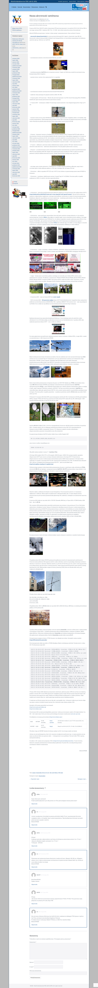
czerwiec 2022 (16, 103)
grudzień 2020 (16, 129)
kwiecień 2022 (16, 107)
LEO (53, 772)
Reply (51, 726)
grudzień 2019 (16, 145)
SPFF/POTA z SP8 (17, 48)
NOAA (56, 772)
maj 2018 (14, 174)
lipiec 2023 (15, 94)
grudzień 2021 (16, 111)
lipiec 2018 (15, 170)
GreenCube (39, 772)
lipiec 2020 (15, 136)
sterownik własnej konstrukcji (38, 36)
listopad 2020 (15, 130)
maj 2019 (14, 156)
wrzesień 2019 (16, 148)
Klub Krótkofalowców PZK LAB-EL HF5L (24, 1)
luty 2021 (14, 125)
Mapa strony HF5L (17, 28)
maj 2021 (14, 120)
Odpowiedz (34, 803)
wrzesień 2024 (16, 78)
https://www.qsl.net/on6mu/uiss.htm (63, 741)
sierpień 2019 (15, 150)
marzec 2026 (15, 62)
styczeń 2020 (15, 143)
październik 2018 (16, 167)
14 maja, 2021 (46, 875)
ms (48, 19)
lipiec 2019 (15, 152)
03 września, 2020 (46, 833)
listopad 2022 (15, 98)
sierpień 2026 (15, 58)
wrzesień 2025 (16, 67)
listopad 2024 (15, 74)
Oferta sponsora (81, 1)
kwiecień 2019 (16, 157)
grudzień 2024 (16, 73)
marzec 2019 (15, 159)
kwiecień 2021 (16, 121)
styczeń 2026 (15, 64)
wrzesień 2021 (16, 114)
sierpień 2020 (15, 134)
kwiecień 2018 (16, 176)
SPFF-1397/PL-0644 (17, 44)
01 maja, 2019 (45, 794)
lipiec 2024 (15, 80)
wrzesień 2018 (16, 168)
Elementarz (34, 7)
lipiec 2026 (15, 60)
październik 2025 (16, 65)
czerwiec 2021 (16, 118)
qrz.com (78, 714)
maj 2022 (14, 105)
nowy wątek (56, 297)
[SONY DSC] (58, 48)
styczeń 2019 (15, 163)
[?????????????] (58, 112)
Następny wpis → (82, 779)
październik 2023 (16, 91)
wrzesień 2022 (16, 100)
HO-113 (44, 772)
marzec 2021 (15, 123)
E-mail (32, 967)
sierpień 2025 (15, 69)
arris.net (73, 714)
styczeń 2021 (15, 127)
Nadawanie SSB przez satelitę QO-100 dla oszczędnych (18, 40)
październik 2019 (16, 147)
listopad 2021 (15, 112)
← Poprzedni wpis (34, 779)
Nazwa (32, 962)
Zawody (20, 7)
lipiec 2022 (15, 101)
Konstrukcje (26, 7)
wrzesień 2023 (16, 92)
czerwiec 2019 (16, 154)
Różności (41, 7)
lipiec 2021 (15, 116)
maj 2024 (14, 83)
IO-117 (47, 772)
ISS (51, 772)
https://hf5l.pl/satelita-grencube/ (38, 640)
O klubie (14, 7)
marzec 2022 (15, 109)
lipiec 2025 (15, 71)
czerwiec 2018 (16, 172)
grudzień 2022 (16, 96)
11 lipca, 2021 (45, 892)
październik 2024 (16, 76)
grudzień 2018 (16, 165)
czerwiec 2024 (16, 82)
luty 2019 (14, 161)
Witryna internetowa (35, 970)
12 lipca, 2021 (43, 911)
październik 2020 (16, 132)
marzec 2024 (15, 85)
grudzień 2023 (16, 89)
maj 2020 (14, 139)
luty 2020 (14, 141)
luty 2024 (14, 87)
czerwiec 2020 (16, 138)
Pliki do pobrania (16, 30)
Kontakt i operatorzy (63, 1)
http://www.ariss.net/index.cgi (38, 707)
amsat (34, 772)
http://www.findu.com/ (36, 709)
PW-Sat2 (60, 772)
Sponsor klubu (72, 1)
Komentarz (33, 942)
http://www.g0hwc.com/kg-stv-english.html (41, 464)
